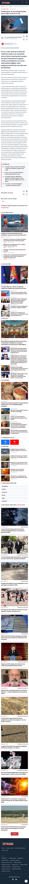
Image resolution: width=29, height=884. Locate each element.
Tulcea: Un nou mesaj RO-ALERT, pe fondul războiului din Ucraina (14, 173)
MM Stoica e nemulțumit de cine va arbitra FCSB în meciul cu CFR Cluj (14, 245)
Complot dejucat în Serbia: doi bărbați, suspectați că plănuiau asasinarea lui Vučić (15, 168)
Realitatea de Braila (23, 864)
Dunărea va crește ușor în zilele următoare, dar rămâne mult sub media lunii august (15, 240)
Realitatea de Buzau (16, 866)
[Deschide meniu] (26, 2)
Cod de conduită (5, 850)
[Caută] (22, 2)
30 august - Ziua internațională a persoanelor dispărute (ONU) (14, 184)
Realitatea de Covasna (6, 871)
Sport (5, 247)
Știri (6, 6)
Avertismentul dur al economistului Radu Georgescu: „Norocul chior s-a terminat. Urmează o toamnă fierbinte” (19, 425)
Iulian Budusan (24, 527)
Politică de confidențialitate (20, 848)
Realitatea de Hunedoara (6, 866)
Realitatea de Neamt (17, 862)
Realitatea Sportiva (12, 858)
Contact (3, 848)
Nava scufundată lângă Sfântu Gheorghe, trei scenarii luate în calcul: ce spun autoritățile (14, 773)
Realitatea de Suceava (6, 864)
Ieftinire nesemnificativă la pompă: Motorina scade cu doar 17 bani (19, 418)
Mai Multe (14, 833)
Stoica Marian (24, 634)
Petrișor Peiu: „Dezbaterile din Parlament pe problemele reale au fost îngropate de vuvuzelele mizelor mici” (15, 256)
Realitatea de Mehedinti (16, 868)
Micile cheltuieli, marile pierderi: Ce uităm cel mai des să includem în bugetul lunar (19, 432)
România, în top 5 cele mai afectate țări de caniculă (17, 470)
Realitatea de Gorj (15, 864)
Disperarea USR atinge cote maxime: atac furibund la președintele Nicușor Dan (13, 664)
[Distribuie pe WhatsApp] (24, 39)
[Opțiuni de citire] (26, 881)
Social (2, 237)
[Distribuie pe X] (26, 39)
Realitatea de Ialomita (15, 37)
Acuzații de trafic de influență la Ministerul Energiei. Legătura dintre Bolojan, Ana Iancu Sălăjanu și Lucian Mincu (14, 179)
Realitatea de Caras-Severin (7, 862)
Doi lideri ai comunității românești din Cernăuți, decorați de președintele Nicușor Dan (19, 369)
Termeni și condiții (9, 848)
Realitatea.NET (4, 858)
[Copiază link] (24, 36)
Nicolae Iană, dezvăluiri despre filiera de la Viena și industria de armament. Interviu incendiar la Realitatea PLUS (19, 350)
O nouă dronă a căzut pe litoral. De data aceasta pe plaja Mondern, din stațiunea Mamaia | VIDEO (13, 530)
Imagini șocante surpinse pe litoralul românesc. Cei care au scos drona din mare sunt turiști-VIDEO (13, 235)
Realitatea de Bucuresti (6, 868)
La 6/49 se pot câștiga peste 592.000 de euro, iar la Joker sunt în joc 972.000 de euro (19, 314)
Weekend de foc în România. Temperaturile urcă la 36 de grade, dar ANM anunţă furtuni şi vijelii (14, 800)
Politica (5, 259)
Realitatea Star (20, 858)
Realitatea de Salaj (5, 860)
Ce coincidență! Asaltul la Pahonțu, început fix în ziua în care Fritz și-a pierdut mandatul (14, 558)
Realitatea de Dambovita (15, 860)
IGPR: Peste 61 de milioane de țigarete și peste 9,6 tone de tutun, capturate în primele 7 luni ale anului (14, 637)
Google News (5, 207)
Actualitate (10, 6)
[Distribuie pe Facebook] (26, 36)
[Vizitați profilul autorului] (2, 38)
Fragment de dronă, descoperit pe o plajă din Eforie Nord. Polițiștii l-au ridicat (14, 747)
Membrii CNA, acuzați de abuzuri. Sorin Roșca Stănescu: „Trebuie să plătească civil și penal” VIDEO (14, 692)
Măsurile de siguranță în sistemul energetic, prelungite (19, 411)
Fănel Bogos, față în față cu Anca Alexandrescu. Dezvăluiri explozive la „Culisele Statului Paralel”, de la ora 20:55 (19, 375)
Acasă (3, 6)
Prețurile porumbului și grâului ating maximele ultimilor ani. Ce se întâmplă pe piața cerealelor (14, 404)
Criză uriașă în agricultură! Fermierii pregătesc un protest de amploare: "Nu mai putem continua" (13, 720)
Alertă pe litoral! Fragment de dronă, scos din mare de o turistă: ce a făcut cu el (14, 610)
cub (3, 201)
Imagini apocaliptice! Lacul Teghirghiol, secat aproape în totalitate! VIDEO (14, 584)
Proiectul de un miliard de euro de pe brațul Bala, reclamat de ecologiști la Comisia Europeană (13, 828)
